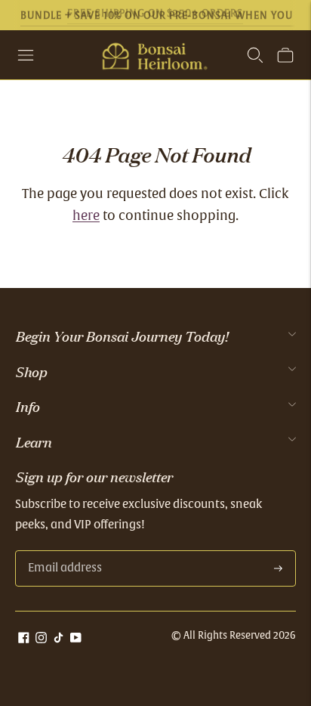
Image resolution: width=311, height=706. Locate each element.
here (86, 216)
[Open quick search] (255, 55)
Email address (63, 551)
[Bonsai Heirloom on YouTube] (76, 640)
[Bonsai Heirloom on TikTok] (58, 640)
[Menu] (25, 55)
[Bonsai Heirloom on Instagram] (41, 640)
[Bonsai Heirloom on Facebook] (23, 640)
